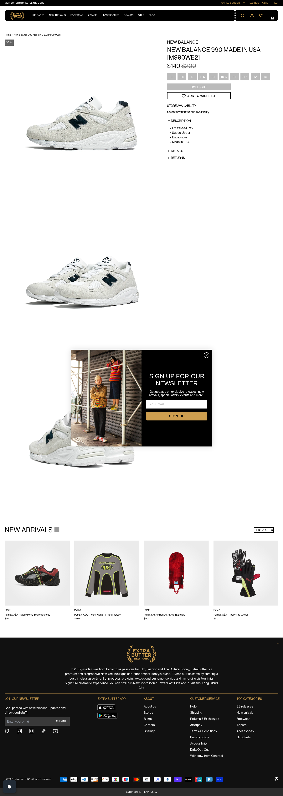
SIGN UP (177, 416)
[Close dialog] (206, 355)
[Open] (9, 786)
